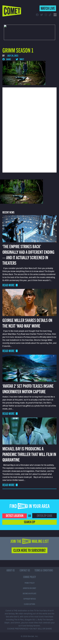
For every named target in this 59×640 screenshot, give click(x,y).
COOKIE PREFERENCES (17, 628)
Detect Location (14, 515)
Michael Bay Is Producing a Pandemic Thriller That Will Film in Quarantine (29, 454)
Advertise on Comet (29, 588)
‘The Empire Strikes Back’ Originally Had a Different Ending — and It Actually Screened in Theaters (28, 254)
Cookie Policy (29, 577)
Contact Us (25, 570)
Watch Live (48, 8)
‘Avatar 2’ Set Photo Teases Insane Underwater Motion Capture (28, 388)
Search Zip (29, 522)
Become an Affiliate (29, 593)
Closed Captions (29, 604)
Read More (8, 285)
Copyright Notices (29, 598)
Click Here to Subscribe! (29, 550)
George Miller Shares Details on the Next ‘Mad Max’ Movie (27, 322)
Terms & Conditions (44, 570)
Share (8, 59)
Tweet (21, 59)
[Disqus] (29, 129)
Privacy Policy (30, 582)
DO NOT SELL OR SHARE (41, 628)
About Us (10, 570)
